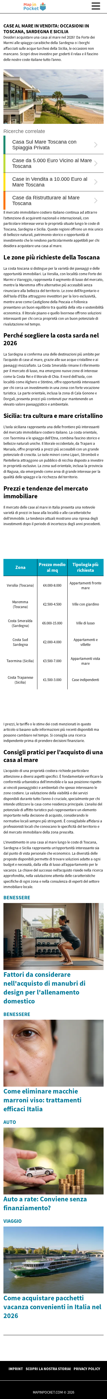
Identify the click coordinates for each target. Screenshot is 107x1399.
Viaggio (12, 1221)
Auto (9, 1122)
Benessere (16, 897)
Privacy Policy (87, 1368)
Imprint (16, 1368)
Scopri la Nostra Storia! (48, 1368)
